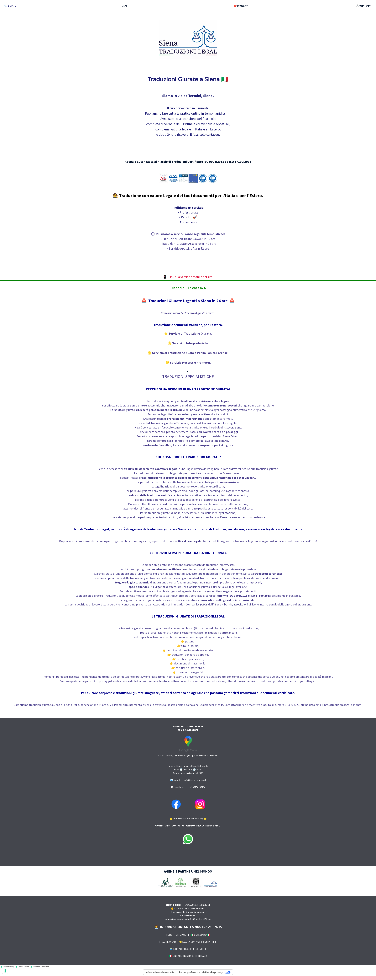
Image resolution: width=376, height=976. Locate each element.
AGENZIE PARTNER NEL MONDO (188, 871)
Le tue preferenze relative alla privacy (201, 972)
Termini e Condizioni (41, 967)
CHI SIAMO (182, 934)
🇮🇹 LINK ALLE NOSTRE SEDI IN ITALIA (188, 955)
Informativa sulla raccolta (160, 972)
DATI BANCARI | (170, 941)
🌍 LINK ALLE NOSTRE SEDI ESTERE (188, 948)
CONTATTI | (210, 941)
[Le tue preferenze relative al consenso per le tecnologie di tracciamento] (5, 971)
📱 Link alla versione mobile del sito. (188, 277)
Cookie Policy (23, 967)
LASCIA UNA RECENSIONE (197, 904)
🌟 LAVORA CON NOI (190, 941)
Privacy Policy (8, 967)
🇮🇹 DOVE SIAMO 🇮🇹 (199, 934)
